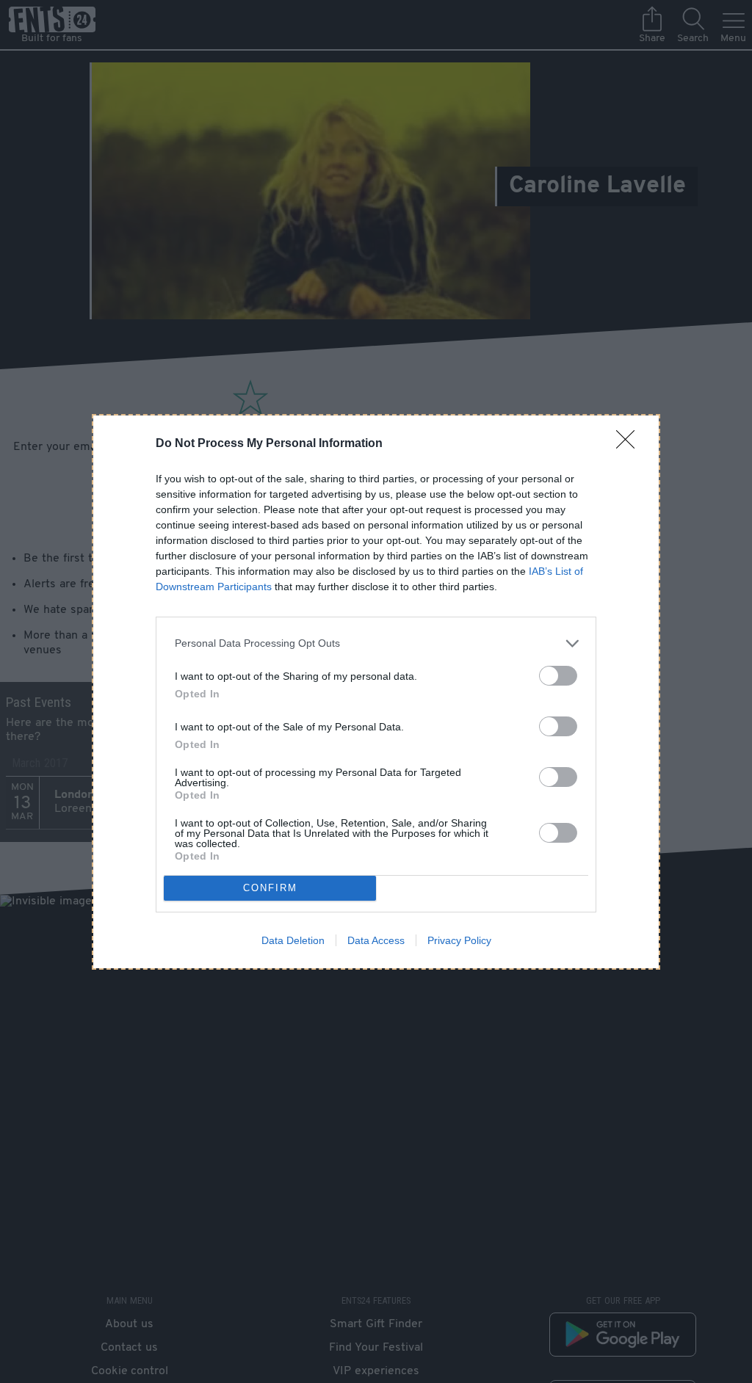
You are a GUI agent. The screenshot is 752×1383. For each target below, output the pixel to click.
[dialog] (376, 691)
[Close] (630, 444)
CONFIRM (270, 887)
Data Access (376, 940)
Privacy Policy (459, 940)
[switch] (558, 676)
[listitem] (376, 643)
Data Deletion (293, 940)
